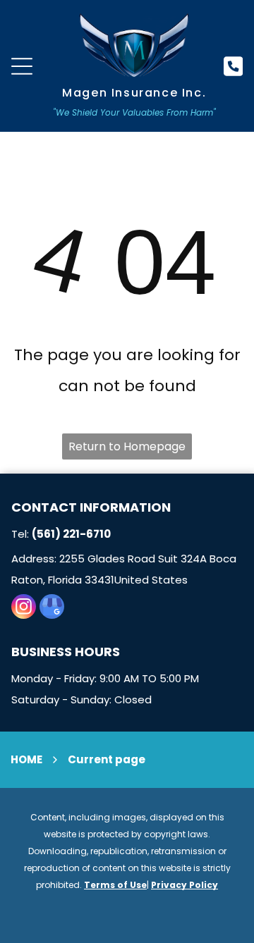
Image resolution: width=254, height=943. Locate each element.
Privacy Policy (184, 885)
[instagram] (23, 608)
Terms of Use (115, 885)
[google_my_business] (52, 608)
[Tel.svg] (233, 73)
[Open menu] (21, 66)
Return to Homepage (127, 446)
